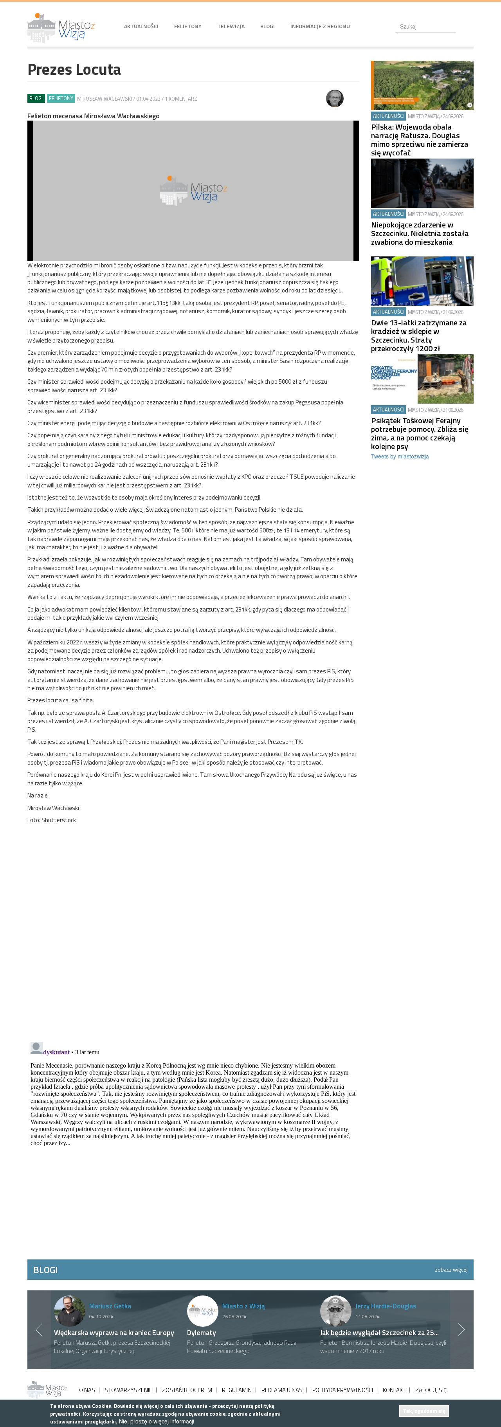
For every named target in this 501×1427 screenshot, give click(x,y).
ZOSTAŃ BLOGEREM (187, 1390)
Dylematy (201, 1332)
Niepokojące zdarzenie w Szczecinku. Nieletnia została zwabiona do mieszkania (420, 233)
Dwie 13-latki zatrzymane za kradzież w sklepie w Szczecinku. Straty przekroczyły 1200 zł (419, 335)
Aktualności (141, 26)
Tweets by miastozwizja (400, 456)
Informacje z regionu (320, 26)
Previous (39, 1329)
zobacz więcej (451, 1269)
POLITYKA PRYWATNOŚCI (342, 1390)
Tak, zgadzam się (424, 1411)
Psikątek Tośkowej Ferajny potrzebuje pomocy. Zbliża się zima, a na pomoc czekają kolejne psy (420, 433)
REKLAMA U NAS (282, 1390)
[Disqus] (193, 934)
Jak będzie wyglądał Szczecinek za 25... (379, 1332)
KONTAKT (394, 1390)
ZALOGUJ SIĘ (431, 1390)
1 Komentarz (181, 99)
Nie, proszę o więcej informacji (156, 1421)
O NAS (87, 1390)
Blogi (267, 26)
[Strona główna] (64, 28)
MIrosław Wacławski (104, 99)
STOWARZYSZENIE (128, 1390)
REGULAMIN (237, 1390)
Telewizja (231, 26)
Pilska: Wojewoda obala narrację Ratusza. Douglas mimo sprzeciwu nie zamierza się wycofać (420, 140)
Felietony (188, 26)
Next (462, 1329)
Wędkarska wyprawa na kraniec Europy (114, 1332)
